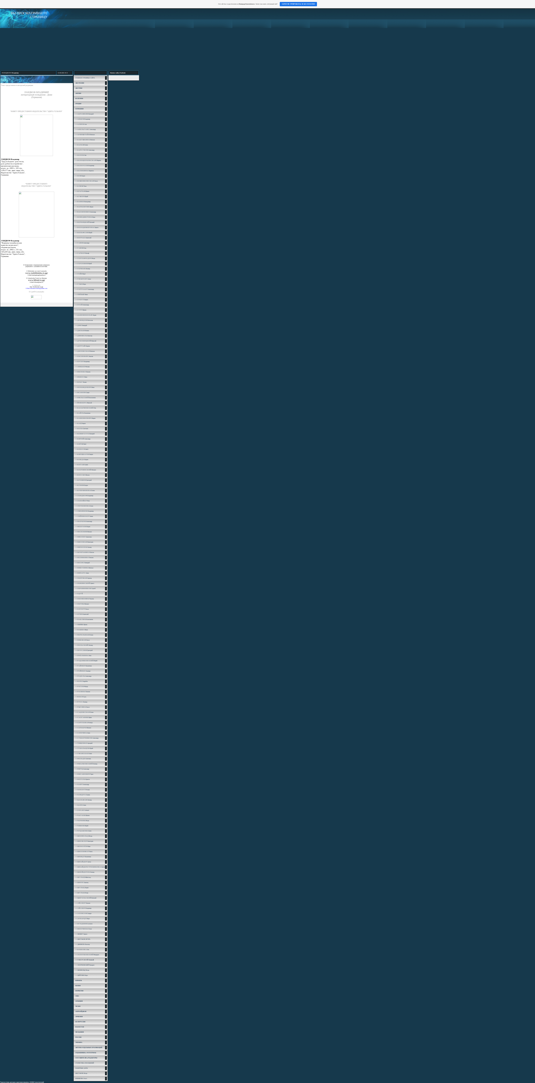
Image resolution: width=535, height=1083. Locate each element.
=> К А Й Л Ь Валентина (82, 413)
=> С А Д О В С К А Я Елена (84, 712)
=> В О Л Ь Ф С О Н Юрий (83, 232)
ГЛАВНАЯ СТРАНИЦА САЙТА (85, 78)
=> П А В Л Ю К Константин (84, 619)
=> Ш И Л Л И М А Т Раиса (83, 851)
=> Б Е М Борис (80, 176)
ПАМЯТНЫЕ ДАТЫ (81, 1068)
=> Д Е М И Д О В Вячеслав (84, 320)
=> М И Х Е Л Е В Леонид (83, 547)
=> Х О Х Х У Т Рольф (82, 789)
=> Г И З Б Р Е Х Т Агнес (83, 279)
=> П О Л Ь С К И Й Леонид (84, 645)
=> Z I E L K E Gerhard (82, 810)
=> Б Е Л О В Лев (80, 155)
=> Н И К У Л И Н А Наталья (84, 568)
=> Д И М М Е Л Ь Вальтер (83, 336)
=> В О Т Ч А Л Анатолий (83, 238)
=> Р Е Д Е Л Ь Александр (83, 676)
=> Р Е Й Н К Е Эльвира (82, 671)
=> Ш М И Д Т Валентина (83, 856)
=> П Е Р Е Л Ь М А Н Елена (84, 635)
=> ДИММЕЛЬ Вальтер (82, 944)
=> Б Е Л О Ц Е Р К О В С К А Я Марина (88, 160)
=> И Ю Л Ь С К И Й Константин (85, 397)
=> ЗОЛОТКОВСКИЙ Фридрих (84, 965)
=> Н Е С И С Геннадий (82, 562)
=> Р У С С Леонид (81, 702)
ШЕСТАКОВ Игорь (81, 1073)
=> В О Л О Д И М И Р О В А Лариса (86, 227)
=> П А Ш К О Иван (81, 630)
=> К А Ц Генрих (80, 423)
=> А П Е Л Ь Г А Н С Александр (85, 129)
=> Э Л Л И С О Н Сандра (83, 913)
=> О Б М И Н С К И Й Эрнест (84, 583)
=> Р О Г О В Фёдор (81, 686)
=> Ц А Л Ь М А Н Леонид (83, 800)
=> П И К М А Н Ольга (82, 640)
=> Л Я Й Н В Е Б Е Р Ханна (84, 516)
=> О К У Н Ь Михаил (82, 604)
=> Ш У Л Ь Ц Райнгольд (83, 877)
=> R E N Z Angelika (81, 681)
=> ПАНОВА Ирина (81, 624)
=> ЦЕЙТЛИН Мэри (81, 975)
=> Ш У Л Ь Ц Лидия (81, 887)
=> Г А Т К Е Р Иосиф (82, 253)
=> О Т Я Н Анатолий (81, 614)
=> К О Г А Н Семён (81, 464)
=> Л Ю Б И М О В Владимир (84, 511)
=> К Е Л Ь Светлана (81, 428)
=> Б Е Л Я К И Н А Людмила (84, 170)
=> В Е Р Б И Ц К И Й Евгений (84, 222)
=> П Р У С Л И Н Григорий (84, 650)
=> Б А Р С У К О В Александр (84, 150)
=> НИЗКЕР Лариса (81, 934)
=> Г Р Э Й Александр (82, 305)
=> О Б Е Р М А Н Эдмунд (83, 578)
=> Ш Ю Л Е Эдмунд (81, 882)
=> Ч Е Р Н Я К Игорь (82, 820)
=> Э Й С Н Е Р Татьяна (82, 903)
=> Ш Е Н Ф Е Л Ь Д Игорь (83, 836)
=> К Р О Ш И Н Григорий (83, 480)
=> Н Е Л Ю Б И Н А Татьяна (84, 557)
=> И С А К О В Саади (82, 392)
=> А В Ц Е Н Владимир (82, 119)
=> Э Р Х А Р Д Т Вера (82, 918)
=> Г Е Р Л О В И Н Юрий (83, 263)
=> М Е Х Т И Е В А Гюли (83, 929)
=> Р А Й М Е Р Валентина (83, 666)
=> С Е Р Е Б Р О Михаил (83, 728)
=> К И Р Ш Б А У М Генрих (84, 454)
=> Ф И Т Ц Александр (82, 769)
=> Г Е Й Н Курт (80, 274)
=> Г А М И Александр (82, 243)
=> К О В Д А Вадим (81, 459)
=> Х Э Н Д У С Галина (82, 795)
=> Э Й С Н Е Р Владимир (83, 908)
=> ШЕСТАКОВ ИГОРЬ (82, 939)
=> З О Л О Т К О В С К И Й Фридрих (87, 954)
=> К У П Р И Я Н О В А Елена (85, 490)
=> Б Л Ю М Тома (80, 186)
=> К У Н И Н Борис (81, 485)
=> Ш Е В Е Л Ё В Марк (82, 846)
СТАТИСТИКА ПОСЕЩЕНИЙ (84, 1063)
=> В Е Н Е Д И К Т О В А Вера (85, 217)
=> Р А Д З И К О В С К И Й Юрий (86, 660)
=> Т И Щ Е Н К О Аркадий (83, 743)
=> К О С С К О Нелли (82, 475)
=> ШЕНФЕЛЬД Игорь (82, 970)
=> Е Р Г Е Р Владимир (82, 361)
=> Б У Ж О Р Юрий (81, 196)
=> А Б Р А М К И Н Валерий (84, 114)
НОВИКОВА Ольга (81, 1078)
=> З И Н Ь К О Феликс (82, 366)
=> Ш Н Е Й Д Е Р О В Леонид (84, 872)
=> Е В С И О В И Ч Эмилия (84, 356)
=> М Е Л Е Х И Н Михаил (83, 532)
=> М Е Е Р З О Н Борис (82, 526)
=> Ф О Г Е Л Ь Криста (82, 779)
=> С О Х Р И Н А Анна (82, 733)
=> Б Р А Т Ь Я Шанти (82, 191)
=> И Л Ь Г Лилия (81, 382)
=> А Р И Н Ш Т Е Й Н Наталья (85, 134)
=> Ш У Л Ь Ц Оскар (81, 893)
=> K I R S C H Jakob (81, 449)
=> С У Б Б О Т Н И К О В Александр (87, 738)
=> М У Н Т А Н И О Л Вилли (84, 552)
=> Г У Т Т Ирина (80, 310)
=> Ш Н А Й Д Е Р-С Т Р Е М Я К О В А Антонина (91, 867)
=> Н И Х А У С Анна (82, 573)
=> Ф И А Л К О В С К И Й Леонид (86, 764)
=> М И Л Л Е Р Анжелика (83, 537)
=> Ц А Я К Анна (80, 805)
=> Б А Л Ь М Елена (81, 145)
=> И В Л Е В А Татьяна (82, 372)
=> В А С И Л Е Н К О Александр (85, 212)
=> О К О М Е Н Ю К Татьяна (84, 599)
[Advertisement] (267, 48)
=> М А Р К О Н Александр (83, 521)
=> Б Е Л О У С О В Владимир (84, 165)
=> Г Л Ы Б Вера (80, 284)
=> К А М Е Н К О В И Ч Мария (85, 418)
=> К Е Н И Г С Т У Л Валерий (84, 434)
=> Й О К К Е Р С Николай (83, 403)
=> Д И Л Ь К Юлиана (82, 330)
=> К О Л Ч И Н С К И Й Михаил (85, 470)
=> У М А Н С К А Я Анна (83, 753)
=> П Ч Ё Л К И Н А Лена (83, 655)
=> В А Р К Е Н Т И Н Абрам (84, 207)
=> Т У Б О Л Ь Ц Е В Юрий (84, 748)
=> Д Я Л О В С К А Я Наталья (85, 351)
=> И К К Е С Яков (81, 377)
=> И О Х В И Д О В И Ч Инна (84, 387)
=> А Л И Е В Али (81, 124)
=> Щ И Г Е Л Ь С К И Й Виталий (85, 898)
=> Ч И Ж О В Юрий (81, 826)
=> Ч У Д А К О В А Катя (83, 831)
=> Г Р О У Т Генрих (81, 299)
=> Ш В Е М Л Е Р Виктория (84, 841)
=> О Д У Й (79, 593)
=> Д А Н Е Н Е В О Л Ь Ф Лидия (85, 315)
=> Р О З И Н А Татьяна (82, 691)
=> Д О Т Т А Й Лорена (82, 346)
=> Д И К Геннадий (81, 325)
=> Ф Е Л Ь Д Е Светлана (83, 758)
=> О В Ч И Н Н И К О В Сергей (85, 588)
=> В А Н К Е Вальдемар (83, 201)
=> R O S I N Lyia (80, 697)
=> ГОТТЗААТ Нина (81, 294)
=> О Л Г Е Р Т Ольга (82, 609)
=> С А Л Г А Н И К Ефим (83, 717)
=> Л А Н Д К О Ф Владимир (84, 495)
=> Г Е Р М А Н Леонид (82, 268)
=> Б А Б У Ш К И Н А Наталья (85, 140)
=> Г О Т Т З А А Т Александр (84, 289)
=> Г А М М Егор (80, 248)
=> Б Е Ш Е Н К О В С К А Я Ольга (86, 181)
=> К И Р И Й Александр (82, 439)
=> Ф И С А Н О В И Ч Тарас (84, 774)
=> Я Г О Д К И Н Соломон (83, 924)
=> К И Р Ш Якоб (80, 444)
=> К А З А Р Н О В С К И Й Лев (85, 408)
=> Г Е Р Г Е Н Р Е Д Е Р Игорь (85, 258)
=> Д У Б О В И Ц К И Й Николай (85, 341)
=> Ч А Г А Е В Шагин (82, 815)
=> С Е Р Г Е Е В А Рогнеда (84, 722)
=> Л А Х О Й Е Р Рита (82, 501)
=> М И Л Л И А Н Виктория (84, 542)
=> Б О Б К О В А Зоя (82, 949)
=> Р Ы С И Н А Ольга (82, 707)
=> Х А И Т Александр (82, 784)
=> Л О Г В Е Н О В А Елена (84, 506)
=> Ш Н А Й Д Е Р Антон (83, 862)
